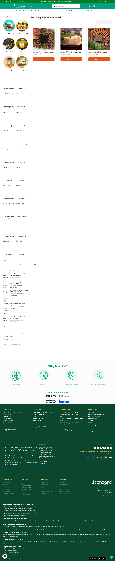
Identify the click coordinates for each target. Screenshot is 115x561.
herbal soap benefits (15, 344)
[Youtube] (98, 448)
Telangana (37, 526)
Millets (64, 541)
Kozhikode (56, 529)
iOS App (21, 1)
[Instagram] (104, 448)
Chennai (6, 520)
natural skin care (7, 347)
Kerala (23, 526)
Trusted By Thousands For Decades (15, 532)
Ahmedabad (31, 529)
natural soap (19, 349)
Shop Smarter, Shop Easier (12, 547)
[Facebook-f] (101, 448)
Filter (35, 264)
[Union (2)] (105, 1)
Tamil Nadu (13, 526)
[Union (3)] (99, 1)
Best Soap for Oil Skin (8, 331)
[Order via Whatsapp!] (111, 557)
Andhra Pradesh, (29, 526)
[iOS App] (17, 1)
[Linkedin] (111, 448)
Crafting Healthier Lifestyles (13, 540)
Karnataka (19, 526)
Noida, (36, 529)
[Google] (95, 448)
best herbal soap (7, 333)
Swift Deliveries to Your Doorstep (15, 519)
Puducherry (65, 529)
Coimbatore (71, 529)
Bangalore (42, 520)
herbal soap (6, 344)
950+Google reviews (17, 513)
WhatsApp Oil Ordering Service (11, 554)
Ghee (44, 541)
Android (9, 1)
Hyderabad (13, 520)
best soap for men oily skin (9, 339)
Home (46, 13)
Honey (47, 541)
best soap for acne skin (18, 333)
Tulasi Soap (18, 331)
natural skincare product (18, 347)
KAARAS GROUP (14, 558)
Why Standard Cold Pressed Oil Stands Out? (18, 505)
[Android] (6, 1)
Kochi (61, 529)
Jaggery (59, 541)
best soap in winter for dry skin (10, 341)
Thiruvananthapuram (49, 529)
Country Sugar (53, 541)
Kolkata (26, 529)
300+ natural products (15, 515)
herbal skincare (23, 341)
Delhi (15, 529)
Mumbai (19, 529)
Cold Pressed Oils (38, 541)
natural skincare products (9, 349)
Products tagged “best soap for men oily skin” (59, 13)
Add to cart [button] (44, 59)
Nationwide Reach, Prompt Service (15, 524)
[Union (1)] (102, 1)
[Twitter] (108, 448)
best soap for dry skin (8, 336)
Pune (22, 529)
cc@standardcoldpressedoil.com (104, 488)
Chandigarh (40, 529)
